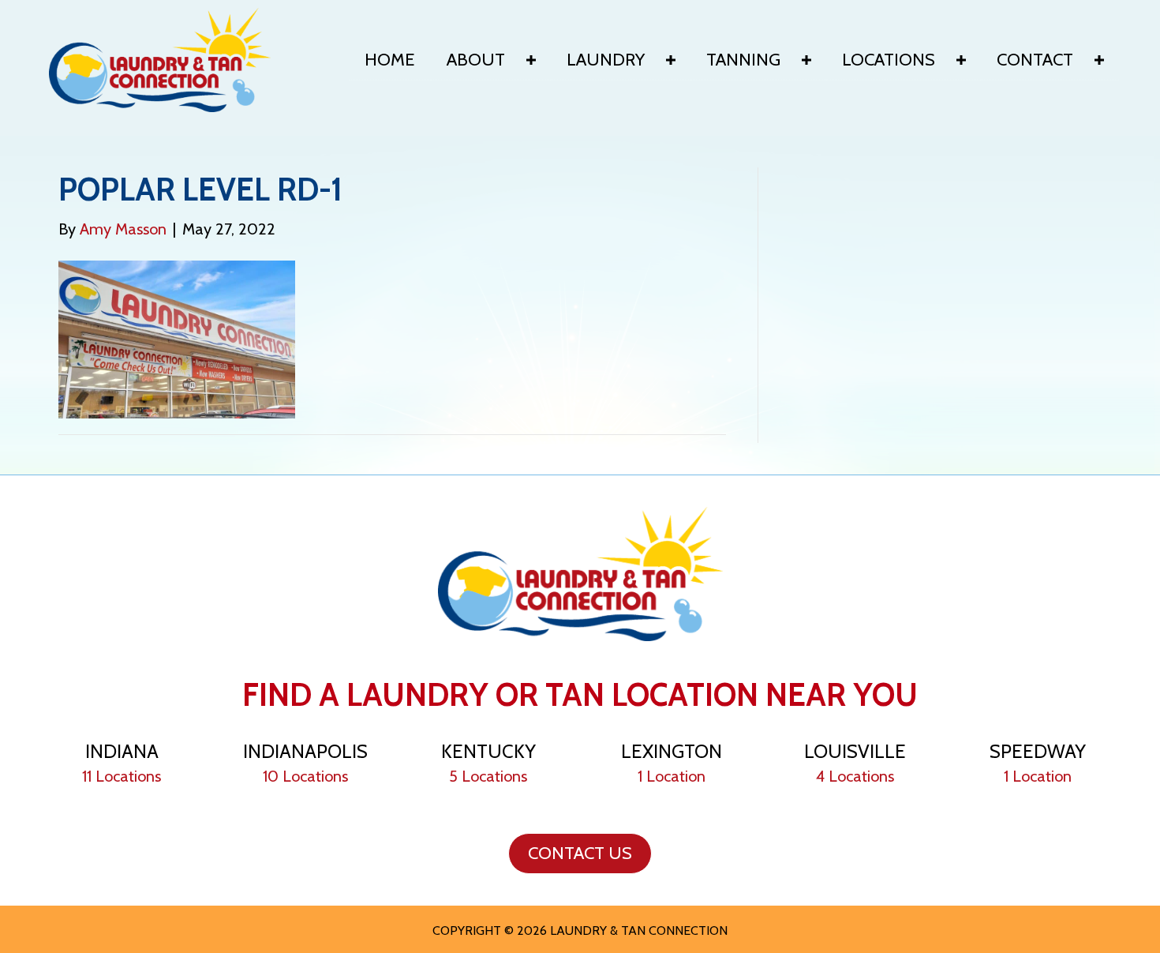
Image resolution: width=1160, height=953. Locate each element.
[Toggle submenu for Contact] (1099, 60)
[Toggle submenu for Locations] (961, 60)
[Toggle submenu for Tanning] (806, 60)
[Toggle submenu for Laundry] (670, 60)
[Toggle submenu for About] (531, 60)
